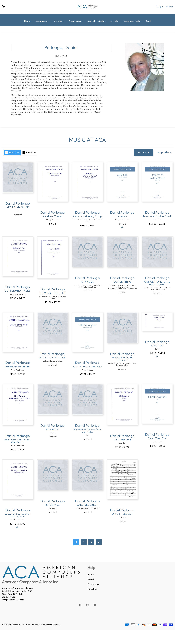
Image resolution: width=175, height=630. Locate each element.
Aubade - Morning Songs (87, 216)
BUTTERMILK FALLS (17, 291)
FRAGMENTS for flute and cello (87, 431)
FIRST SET (157, 346)
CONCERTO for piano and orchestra (157, 283)
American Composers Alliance (46, 625)
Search (91, 580)
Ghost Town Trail (157, 438)
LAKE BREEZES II (122, 514)
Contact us (93, 584)
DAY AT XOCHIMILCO (52, 358)
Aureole (122, 216)
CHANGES (87, 282)
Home (91, 575)
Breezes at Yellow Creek (157, 216)
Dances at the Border (17, 367)
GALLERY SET (122, 440)
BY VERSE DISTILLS (52, 293)
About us (92, 589)
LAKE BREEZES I (87, 505)
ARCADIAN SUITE (17, 207)
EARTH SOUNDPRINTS (87, 367)
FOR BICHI (52, 430)
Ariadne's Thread (53, 216)
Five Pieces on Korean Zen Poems (18, 441)
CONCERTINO (122, 282)
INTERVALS (52, 505)
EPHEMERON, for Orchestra (122, 359)
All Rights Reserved (11, 625)
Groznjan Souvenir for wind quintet (17, 515)
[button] (3, 6)
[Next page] (99, 542)
